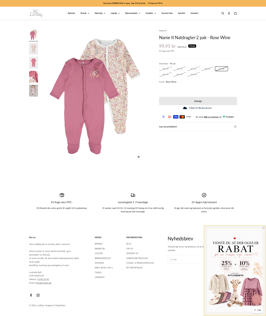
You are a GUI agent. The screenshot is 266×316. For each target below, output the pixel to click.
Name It (163, 30)
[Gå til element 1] (33, 35)
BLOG (128, 244)
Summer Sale (166, 13)
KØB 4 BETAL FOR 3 (103, 267)
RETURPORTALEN (134, 267)
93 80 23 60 (43, 279)
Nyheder (71, 13)
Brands (84, 13)
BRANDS (99, 244)
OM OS (129, 248)
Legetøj (114, 13)
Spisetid (181, 13)
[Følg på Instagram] (38, 295)
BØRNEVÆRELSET (103, 258)
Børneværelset (131, 13)
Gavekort (194, 13)
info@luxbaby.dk (43, 282)
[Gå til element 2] (33, 49)
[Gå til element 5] (33, 91)
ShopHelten (60, 305)
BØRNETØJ (100, 248)
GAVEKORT (100, 277)
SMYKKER (99, 263)
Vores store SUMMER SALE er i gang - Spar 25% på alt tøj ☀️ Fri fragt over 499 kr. (133, 3)
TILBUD (98, 272)
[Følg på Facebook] (31, 295)
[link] (235, 270)
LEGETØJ (99, 253)
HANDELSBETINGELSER (137, 258)
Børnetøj (98, 13)
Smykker (149, 13)
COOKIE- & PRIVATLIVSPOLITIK (140, 263)
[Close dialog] (263, 227)
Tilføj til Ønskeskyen (200, 108)
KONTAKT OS (132, 253)
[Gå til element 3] (33, 63)
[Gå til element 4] (33, 77)
